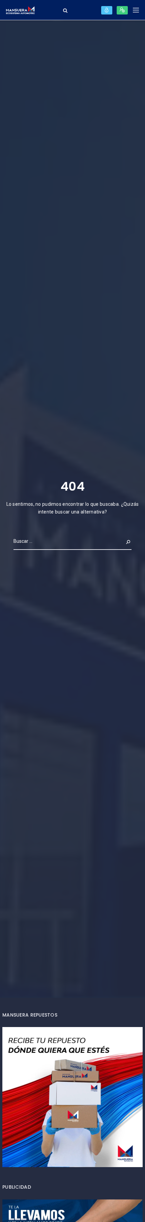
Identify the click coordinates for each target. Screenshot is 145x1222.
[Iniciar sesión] (106, 10)
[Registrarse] (122, 10)
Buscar (123, 541)
